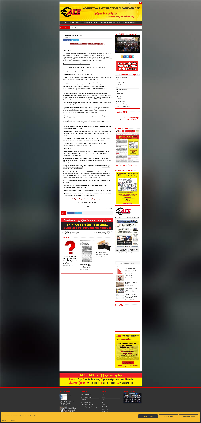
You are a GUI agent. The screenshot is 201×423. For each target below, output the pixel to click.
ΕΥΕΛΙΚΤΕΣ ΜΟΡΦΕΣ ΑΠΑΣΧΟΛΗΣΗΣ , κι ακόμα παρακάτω (131, 270)
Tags (118, 266)
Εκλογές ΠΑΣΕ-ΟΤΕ (86, 397)
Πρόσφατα (119, 263)
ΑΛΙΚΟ (119, 98)
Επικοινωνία (96, 3)
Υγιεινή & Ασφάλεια (121, 101)
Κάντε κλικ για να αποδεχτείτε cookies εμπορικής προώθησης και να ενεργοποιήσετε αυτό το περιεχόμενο (127, 44)
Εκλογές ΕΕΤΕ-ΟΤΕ (86, 399)
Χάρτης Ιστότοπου (77, 3)
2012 (103, 399)
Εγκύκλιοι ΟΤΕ (120, 82)
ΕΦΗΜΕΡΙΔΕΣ (103, 22)
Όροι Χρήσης (12, 420)
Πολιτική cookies (5, 420)
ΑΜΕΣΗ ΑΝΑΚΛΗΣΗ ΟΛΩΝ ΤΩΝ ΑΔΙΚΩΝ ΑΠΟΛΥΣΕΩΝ (131, 296)
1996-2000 (105, 409)
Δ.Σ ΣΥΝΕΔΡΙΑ (85, 22)
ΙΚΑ (118, 91)
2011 (103, 402)
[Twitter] (127, 3)
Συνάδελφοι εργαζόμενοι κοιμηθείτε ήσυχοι (131, 289)
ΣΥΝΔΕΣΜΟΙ (125, 22)
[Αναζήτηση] (140, 3)
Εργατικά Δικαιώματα (121, 77)
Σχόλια (132, 263)
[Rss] (124, 3)
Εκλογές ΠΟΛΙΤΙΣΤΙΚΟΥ (87, 404)
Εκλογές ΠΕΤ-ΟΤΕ (86, 395)
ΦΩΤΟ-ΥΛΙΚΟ (112, 22)
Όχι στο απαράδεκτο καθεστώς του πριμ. (102, 253)
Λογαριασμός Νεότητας (122, 104)
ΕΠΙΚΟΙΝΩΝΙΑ (133, 22)
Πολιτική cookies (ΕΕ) (106, 3)
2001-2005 (105, 407)
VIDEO (118, 22)
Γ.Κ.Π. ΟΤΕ (119, 85)
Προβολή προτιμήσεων (189, 416)
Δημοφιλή (126, 263)
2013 (103, 397)
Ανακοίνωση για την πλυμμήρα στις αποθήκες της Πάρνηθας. (102, 232)
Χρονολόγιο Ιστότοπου (87, 3)
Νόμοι (117, 80)
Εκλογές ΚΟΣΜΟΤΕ (86, 402)
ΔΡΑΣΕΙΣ (77, 22)
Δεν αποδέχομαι (168, 416)
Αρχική (62, 22)
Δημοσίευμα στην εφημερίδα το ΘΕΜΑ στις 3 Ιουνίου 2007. (72, 232)
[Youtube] (129, 3)
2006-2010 (105, 404)
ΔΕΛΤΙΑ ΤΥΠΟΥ (94, 22)
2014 (103, 395)
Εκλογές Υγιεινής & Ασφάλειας (89, 407)
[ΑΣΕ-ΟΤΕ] (101, 12)
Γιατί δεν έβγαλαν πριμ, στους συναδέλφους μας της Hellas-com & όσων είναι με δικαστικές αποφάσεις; (70, 260)
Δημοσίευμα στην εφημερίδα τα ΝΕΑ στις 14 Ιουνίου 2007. (87, 265)
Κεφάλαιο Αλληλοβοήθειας (123, 106)
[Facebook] (126, 3)
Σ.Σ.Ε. (117, 87)
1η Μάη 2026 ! (128, 276)
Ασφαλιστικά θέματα (121, 89)
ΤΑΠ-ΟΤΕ (120, 94)
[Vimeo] (131, 3)
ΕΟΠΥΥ (119, 96)
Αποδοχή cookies (148, 416)
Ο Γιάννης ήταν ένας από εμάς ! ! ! (79, 27)
